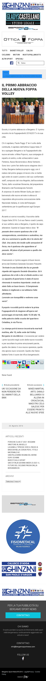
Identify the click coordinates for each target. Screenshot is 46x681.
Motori (16, 55)
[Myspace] (24, 362)
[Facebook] (9, 362)
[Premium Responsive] (27, 366)
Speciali (19, 59)
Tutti (4, 51)
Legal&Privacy (29, 672)
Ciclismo (6, 55)
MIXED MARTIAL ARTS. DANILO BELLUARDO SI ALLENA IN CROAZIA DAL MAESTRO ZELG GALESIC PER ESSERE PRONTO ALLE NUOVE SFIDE (35, 399)
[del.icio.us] (37, 362)
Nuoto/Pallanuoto (32, 55)
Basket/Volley (17, 51)
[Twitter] (20, 362)
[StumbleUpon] (23, 366)
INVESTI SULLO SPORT (16, 460)
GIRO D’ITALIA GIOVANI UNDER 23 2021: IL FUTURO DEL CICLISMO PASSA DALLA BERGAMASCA (24, 465)
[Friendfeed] (28, 362)
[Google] (19, 366)
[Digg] (42, 362)
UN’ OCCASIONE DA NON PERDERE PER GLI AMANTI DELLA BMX (11, 391)
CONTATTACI (23, 615)
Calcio (29, 51)
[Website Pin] (4, 362)
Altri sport (7, 59)
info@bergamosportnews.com (23, 647)
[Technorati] (33, 362)
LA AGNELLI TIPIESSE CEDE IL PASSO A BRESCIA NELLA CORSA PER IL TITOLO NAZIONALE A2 (23, 449)
